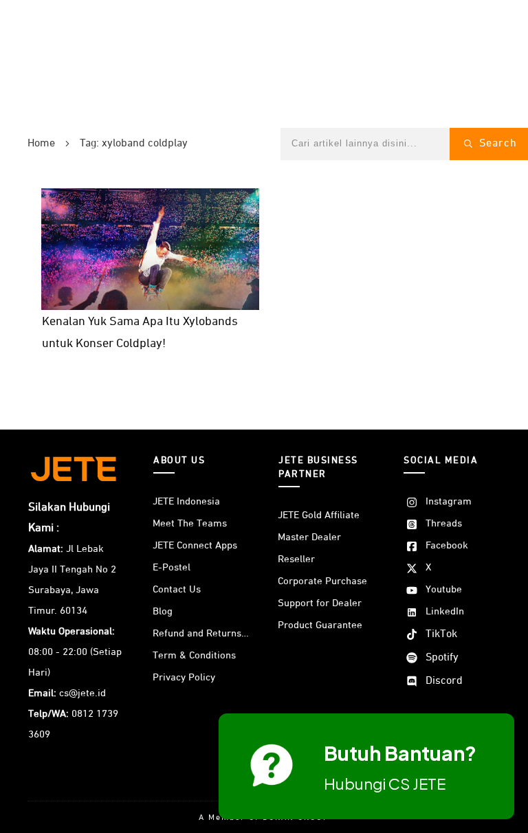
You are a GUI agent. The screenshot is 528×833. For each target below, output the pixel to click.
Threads (444, 523)
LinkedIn (445, 611)
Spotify (442, 657)
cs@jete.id (82, 693)
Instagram (449, 501)
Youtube (444, 589)
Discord (444, 681)
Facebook (447, 545)
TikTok (441, 634)
